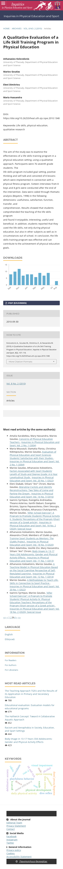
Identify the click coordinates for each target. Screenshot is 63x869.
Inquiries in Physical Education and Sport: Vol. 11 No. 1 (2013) (32, 559)
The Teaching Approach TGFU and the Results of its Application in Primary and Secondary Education (31, 694)
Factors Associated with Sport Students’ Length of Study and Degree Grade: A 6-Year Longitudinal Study (34, 474)
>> (19, 617)
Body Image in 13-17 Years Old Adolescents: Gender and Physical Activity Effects (34, 554)
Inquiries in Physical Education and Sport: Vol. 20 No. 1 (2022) (32, 479)
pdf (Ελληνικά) (17, 303)
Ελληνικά (10, 639)
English (9, 634)
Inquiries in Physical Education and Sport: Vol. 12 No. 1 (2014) (32, 575)
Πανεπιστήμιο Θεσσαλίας (33, 861)
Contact (10, 829)
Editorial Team (14, 822)
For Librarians (11, 669)
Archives (16, 28)
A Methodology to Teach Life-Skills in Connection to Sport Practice (34, 581)
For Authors (10, 665)
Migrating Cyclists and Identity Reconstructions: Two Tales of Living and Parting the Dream (31, 490)
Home (6, 28)
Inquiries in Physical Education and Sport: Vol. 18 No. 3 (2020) (32, 543)
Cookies (10, 853)
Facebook (11, 836)
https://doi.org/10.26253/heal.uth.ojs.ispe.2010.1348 (31, 118)
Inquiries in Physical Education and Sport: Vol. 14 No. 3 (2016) (32, 495)
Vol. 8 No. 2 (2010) (33, 28)
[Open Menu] (3, 3)
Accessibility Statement (19, 856)
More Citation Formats (20, 361)
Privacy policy (13, 850)
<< (4, 617)
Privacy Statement (16, 825)
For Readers (10, 660)
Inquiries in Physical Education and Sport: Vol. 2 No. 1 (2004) (34, 444)
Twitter (10, 842)
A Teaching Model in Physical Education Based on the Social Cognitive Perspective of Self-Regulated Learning (34, 568)
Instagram (11, 839)
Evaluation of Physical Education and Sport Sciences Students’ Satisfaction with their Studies (33, 455)
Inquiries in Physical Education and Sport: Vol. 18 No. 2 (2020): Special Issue (33, 525)
